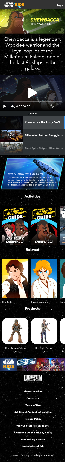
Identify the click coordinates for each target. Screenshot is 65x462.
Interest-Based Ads (33, 446)
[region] (32, 93)
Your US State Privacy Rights (33, 425)
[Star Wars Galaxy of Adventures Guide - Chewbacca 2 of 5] (44, 225)
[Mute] (13, 106)
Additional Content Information (33, 412)
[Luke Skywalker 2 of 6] (44, 278)
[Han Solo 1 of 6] (15, 278)
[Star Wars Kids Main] (32, 364)
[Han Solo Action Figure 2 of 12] (44, 331)
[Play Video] (32, 92)
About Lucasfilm (32, 391)
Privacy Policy (33, 418)
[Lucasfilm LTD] (33, 378)
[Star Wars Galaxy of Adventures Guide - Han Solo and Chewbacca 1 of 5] (15, 225)
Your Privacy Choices (33, 439)
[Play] (4, 106)
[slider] (32, 101)
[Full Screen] (59, 106)
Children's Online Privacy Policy (33, 432)
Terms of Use (33, 405)
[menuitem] (60, 4)
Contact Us (33, 398)
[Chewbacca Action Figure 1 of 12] (15, 331)
